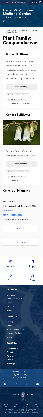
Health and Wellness (14, 333)
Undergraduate (12, 348)
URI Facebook (5, 384)
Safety (9, 310)
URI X (27, 384)
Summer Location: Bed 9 (16, 99)
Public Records (16, 405)
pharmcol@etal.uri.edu (12, 215)
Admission (21, 242)
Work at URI (6, 405)
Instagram (4, 21)
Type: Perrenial (13, 103)
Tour (10, 280)
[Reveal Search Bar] (40, 2)
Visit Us (20, 228)
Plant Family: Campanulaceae (18, 95)
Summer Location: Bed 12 (16, 176)
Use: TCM (26, 103)
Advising (10, 356)
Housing (10, 322)
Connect (11, 266)
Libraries (10, 360)
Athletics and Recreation (16, 329)
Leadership (11, 295)
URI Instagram (16, 384)
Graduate (10, 352)
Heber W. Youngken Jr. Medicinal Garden (20, 12)
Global (9, 303)
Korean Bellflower (18, 54)
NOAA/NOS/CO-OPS (21, 378)
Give (32, 280)
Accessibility (26, 405)
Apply (32, 266)
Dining (9, 325)
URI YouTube (37, 384)
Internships (11, 364)
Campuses (10, 306)
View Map (7, 210)
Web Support (36, 405)
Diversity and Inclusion (15, 299)
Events (9, 337)
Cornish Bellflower (18, 114)
